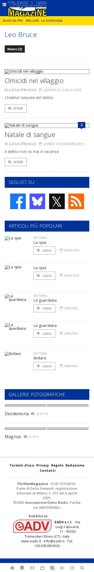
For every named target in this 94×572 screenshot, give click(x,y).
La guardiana (51, 20)
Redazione (75, 465)
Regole (57, 465)
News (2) (14, 49)
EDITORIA (40, 237)
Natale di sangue (30, 134)
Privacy (42, 465)
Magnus (13, 436)
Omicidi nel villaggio (34, 80)
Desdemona (17, 413)
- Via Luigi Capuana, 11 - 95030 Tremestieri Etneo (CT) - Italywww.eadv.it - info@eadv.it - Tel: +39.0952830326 (50, 534)
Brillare (32, 20)
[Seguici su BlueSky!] (37, 201)
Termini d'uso (21, 465)
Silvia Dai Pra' (13, 20)
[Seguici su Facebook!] (18, 201)
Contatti (48, 470)
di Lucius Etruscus (20, 90)
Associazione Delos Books (46, 502)
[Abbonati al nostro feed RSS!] (76, 201)
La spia (39, 242)
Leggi (18, 108)
